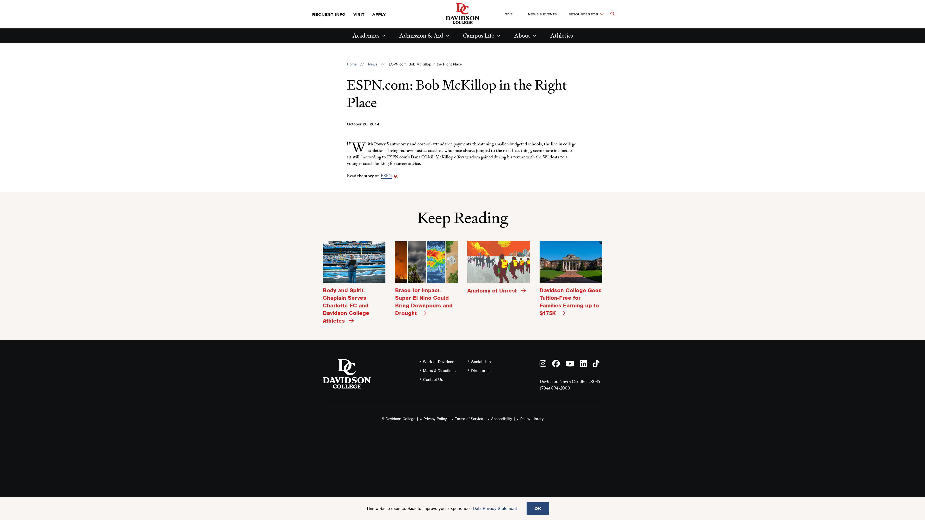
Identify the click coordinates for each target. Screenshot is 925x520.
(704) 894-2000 (555, 388)
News (372, 64)
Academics (365, 35)
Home (352, 64)
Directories (480, 370)
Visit (359, 14)
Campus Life (478, 35)
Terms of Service (469, 418)
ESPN (386, 175)
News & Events (542, 14)
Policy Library (532, 418)
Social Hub (481, 361)
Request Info (329, 14)
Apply (379, 14)
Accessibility (501, 418)
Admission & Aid (421, 35)
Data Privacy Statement (495, 508)
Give (509, 14)
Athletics (561, 35)
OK (538, 508)
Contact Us (433, 379)
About (522, 35)
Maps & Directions (439, 370)
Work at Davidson (438, 361)
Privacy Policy (435, 418)
